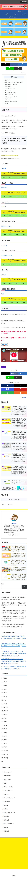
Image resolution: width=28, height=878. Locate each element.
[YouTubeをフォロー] (20, 389)
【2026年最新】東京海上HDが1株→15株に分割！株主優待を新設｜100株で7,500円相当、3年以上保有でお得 (13, 619)
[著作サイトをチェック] (7, 385)
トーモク (3, 274)
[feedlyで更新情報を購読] (7, 392)
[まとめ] (21, 32)
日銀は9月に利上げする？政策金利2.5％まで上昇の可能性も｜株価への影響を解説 (14, 598)
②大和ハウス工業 (10, 88)
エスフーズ (4, 245)
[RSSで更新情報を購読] (20, 392)
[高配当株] (21, 23)
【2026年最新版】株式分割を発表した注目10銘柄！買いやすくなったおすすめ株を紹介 (13, 612)
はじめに (7, 80)
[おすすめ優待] (7, 32)
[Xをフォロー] (20, 385)
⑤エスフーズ (9, 94)
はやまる (14, 523)
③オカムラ (8, 90)
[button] (18, 68)
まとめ (6, 103)
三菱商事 (3, 168)
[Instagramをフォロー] (7, 389)
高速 (2, 293)
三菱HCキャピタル (6, 226)
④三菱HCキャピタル (11, 92)
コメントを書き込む (14, 499)
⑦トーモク (8, 99)
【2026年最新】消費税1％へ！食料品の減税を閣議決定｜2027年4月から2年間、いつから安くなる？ (13, 605)
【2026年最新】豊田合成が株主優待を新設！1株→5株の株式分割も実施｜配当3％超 (13, 625)
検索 (2, 583)
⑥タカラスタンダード (11, 96)
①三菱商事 (8, 86)
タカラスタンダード (6, 255)
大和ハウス (4, 187)
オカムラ (3, 206)
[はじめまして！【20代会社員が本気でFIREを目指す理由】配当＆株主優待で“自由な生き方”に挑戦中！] (7, 23)
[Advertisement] (14, 853)
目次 (12, 77)
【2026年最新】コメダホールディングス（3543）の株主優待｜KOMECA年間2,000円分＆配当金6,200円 (13, 653)
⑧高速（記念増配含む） (12, 101)
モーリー (24, 646)
